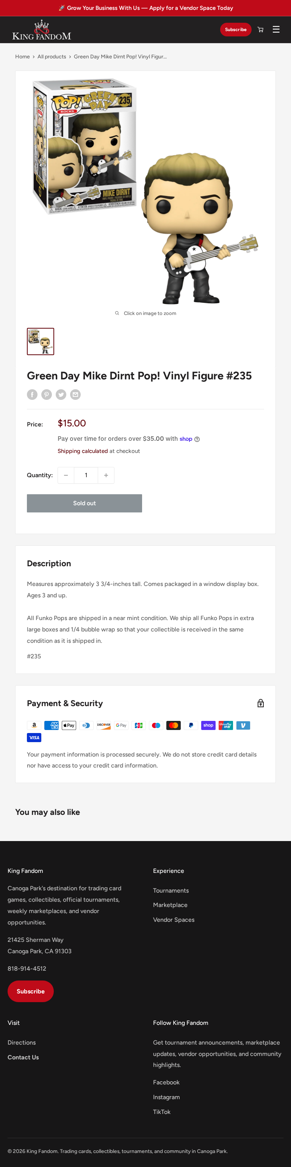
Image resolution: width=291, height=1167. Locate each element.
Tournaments (171, 890)
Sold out (84, 503)
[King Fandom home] (42, 29)
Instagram (166, 1097)
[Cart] (260, 29)
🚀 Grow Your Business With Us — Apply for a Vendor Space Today (145, 8)
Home (22, 56)
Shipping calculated (83, 451)
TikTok (162, 1111)
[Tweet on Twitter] (61, 394)
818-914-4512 (27, 968)
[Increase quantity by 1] (106, 475)
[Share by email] (75, 394)
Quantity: (40, 475)
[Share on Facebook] (32, 394)
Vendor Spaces (173, 919)
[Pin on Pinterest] (46, 394)
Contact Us (23, 1057)
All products (52, 56)
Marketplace (170, 905)
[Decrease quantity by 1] (66, 475)
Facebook (166, 1082)
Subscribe (236, 29)
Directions (22, 1042)
